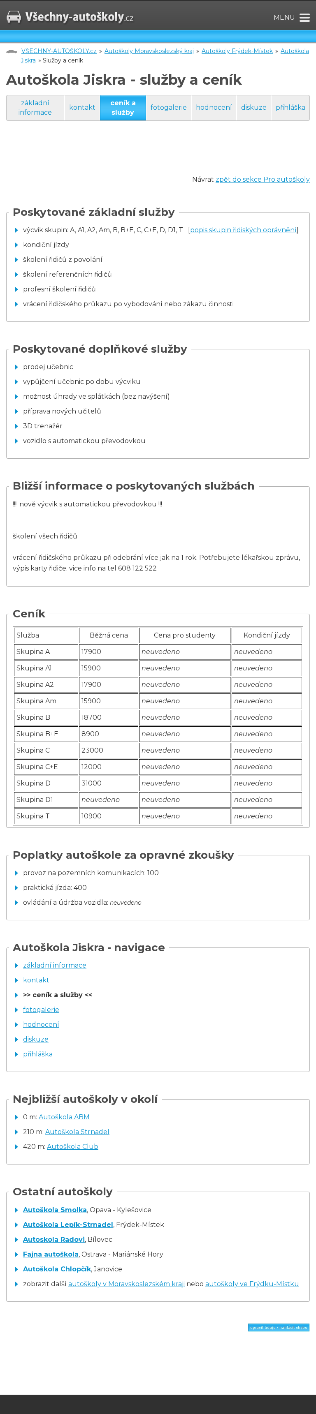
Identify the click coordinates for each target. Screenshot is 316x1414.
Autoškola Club (72, 1147)
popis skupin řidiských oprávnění (243, 230)
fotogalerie (169, 107)
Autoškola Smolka (55, 1210)
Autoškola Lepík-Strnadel (68, 1225)
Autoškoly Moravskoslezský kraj (149, 51)
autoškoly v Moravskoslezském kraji (126, 1284)
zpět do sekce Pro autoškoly (263, 179)
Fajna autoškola (51, 1254)
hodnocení (214, 107)
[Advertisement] (156, 155)
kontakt (82, 107)
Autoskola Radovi (54, 1239)
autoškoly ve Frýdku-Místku (252, 1284)
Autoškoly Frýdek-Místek (237, 51)
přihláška (290, 107)
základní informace (35, 107)
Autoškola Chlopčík (57, 1269)
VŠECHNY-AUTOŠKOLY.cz (59, 51)
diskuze (254, 107)
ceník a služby (123, 107)
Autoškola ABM (64, 1117)
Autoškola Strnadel (77, 1132)
